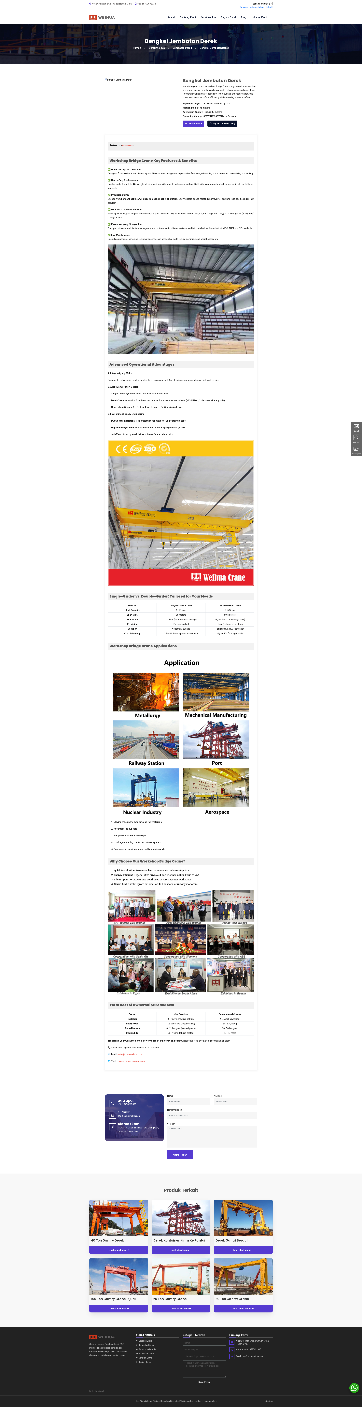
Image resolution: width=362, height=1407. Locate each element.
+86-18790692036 (127, 1104)
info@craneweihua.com (129, 1116)
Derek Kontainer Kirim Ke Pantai (179, 1240)
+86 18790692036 (146, 3)
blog (243, 17)
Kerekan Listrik (145, 1358)
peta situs (268, 1401)
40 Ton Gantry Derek (107, 1240)
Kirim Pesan (180, 1154)
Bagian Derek (229, 17)
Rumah (171, 17)
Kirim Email (195, 123)
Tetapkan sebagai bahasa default (256, 7)
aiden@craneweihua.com (130, 1054)
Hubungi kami (259, 17)
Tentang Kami (188, 17)
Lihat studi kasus (118, 1250)
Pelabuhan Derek (146, 1353)
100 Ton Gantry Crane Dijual (113, 1299)
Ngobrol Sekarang (224, 123)
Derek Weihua (208, 17)
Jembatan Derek (182, 47)
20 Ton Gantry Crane (170, 1299)
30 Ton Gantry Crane (232, 1299)
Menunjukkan (127, 145)
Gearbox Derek (145, 1341)
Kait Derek (99, 1391)
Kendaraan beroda (147, 1349)
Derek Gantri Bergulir (233, 1240)
